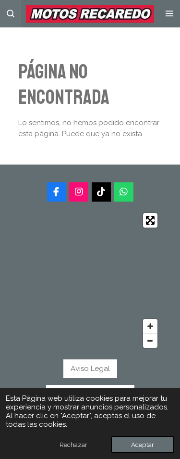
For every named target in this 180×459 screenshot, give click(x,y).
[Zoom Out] (150, 340)
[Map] (90, 280)
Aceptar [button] (142, 444)
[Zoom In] (150, 326)
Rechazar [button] (73, 444)
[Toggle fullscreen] (150, 220)
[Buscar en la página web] (10, 13)
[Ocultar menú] (169, 13)
